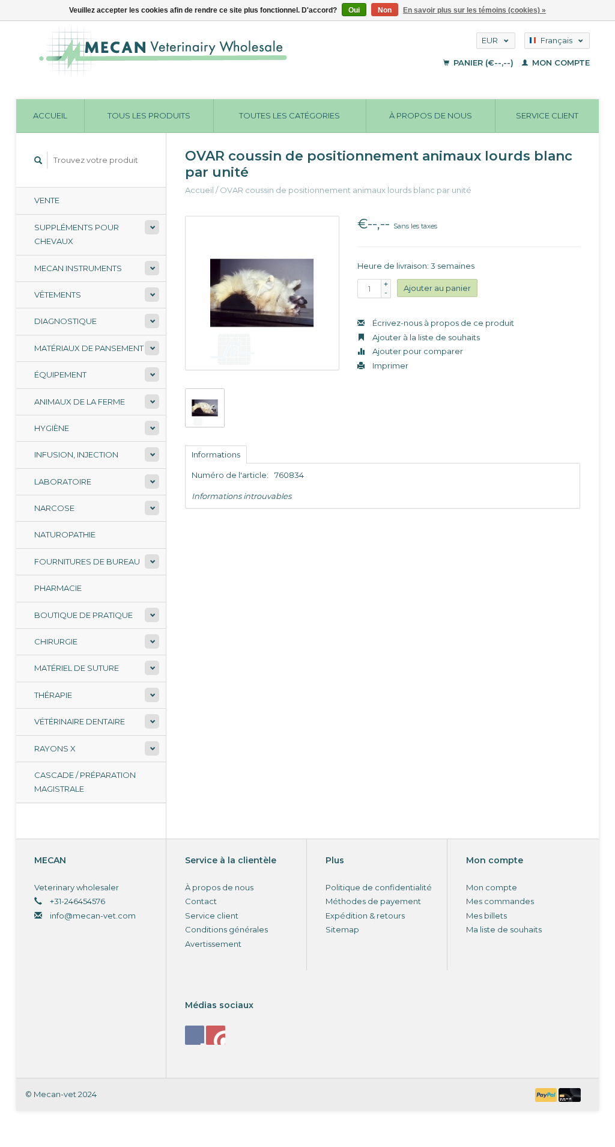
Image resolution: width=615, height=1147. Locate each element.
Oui (354, 10)
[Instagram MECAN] (215, 1035)
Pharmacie (58, 588)
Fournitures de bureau (87, 561)
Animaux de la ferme (79, 401)
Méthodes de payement (373, 901)
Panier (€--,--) (483, 62)
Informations (216, 454)
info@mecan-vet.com (93, 915)
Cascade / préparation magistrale (85, 782)
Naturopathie (64, 534)
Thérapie (53, 695)
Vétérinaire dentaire (79, 721)
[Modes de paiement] (547, 1094)
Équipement (60, 374)
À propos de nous (430, 115)
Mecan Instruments (78, 268)
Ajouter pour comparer (417, 351)
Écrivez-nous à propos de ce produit (442, 323)
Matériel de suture (76, 668)
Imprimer (389, 365)
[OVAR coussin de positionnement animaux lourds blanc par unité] (262, 293)
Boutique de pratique (83, 615)
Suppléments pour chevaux (76, 234)
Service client (547, 115)
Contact (201, 901)
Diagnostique (65, 321)
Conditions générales (226, 929)
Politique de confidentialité (379, 887)
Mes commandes (500, 901)
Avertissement (213, 944)
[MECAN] (215, 51)
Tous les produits (149, 115)
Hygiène (51, 428)
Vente (46, 200)
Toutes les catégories (289, 115)
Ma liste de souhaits (504, 929)
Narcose (54, 508)
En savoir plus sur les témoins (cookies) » (474, 10)
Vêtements (57, 294)
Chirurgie (55, 641)
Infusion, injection (76, 454)
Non (385, 10)
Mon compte (560, 62)
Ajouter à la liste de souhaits (425, 337)
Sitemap (342, 929)
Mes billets (486, 915)
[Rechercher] (38, 160)
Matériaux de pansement (89, 348)
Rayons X (55, 748)
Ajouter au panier (437, 288)
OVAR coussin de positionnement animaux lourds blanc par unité (345, 190)
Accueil (50, 115)
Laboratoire (62, 481)
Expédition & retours (365, 915)
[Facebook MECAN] (194, 1035)
